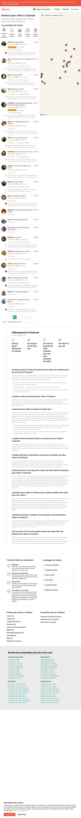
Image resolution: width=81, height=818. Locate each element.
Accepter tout (9, 814)
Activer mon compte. (12, 4)
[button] (58, 565)
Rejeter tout (22, 814)
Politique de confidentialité (20, 810)
